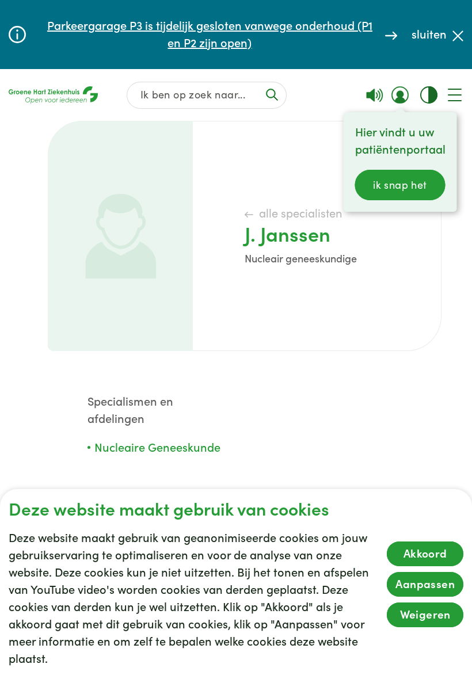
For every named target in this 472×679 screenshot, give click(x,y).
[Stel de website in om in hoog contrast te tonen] (428, 94)
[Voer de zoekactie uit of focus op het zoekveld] (272, 95)
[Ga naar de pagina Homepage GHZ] (53, 95)
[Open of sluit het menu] (454, 95)
